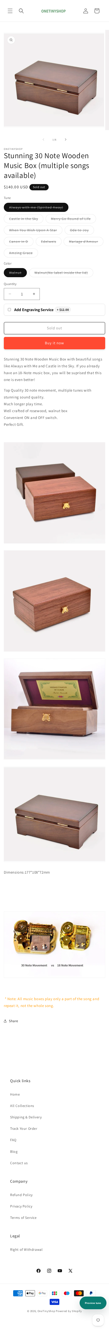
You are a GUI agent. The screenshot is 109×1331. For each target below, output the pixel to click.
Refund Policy (21, 1195)
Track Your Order (24, 1128)
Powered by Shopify (69, 1311)
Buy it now (54, 342)
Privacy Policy (21, 1206)
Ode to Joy (82, 231)
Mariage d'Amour (86, 242)
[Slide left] (43, 139)
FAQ (13, 1140)
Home (15, 1094)
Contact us (19, 1163)
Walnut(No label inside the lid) (63, 273)
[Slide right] (65, 139)
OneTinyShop (46, 1311)
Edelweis (51, 242)
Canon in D (21, 242)
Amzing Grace (23, 253)
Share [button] (13, 1021)
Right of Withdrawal (26, 1249)
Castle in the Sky (26, 219)
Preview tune (93, 1303)
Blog (13, 1151)
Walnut (18, 273)
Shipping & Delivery (26, 1117)
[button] (10, 10)
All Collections (22, 1105)
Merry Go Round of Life (73, 219)
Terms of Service (23, 1217)
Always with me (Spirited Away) (38, 208)
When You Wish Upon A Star (35, 231)
